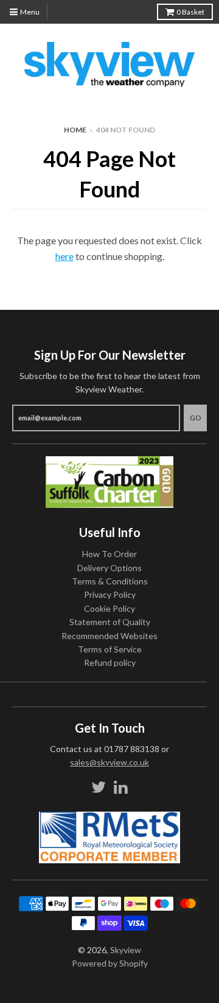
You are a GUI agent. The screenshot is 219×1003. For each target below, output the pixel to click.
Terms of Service (110, 649)
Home (75, 129)
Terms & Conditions (110, 581)
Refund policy (110, 662)
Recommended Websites (109, 636)
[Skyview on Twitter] (98, 787)
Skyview (125, 950)
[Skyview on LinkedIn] (121, 787)
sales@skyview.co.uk (109, 762)
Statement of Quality (109, 622)
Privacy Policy (110, 594)
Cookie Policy (109, 608)
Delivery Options (109, 568)
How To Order (109, 554)
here (64, 256)
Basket (190, 11)
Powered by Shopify (110, 963)
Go (195, 418)
